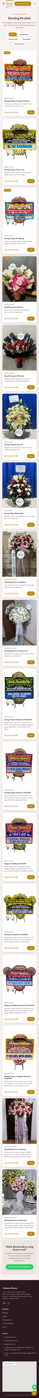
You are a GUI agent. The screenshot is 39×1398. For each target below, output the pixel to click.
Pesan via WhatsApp (22, 3)
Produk (4, 1316)
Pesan (31, 112)
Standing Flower (19, 44)
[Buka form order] (34, 1393)
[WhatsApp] (8, 1303)
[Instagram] (4, 1303)
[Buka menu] (35, 4)
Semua (13, 34)
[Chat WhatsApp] (34, 1387)
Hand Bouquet (13, 39)
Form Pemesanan (7, 1323)
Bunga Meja (26, 39)
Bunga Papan (24, 34)
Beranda (5, 1313)
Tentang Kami (6, 1320)
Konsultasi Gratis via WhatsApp (19, 1267)
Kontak (4, 1327)
